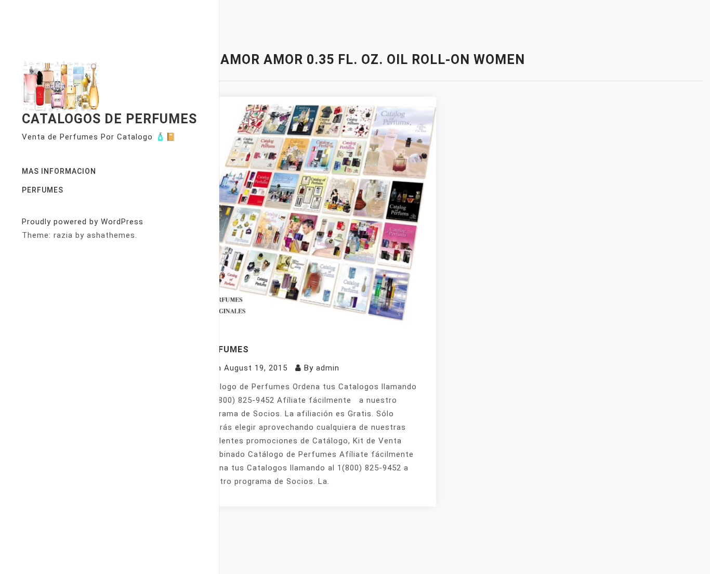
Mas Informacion (59, 171)
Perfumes (42, 190)
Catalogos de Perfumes (109, 118)
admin (327, 368)
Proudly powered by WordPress (82, 221)
